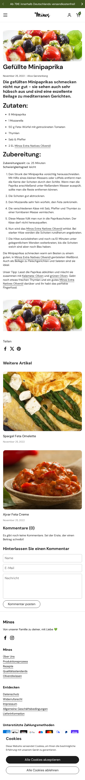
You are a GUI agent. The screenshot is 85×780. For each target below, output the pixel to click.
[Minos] (42, 15)
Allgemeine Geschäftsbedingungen (25, 709)
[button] (78, 15)
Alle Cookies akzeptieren (42, 760)
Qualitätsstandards (15, 671)
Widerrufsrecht (12, 699)
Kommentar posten (21, 604)
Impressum (10, 704)
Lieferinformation (14, 713)
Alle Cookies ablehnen (42, 770)
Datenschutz (11, 694)
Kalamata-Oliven (32, 276)
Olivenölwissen (12, 676)
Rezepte (8, 666)
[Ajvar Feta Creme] (42, 480)
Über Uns (9, 656)
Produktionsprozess (15, 661)
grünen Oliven (59, 276)
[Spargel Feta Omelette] (42, 401)
